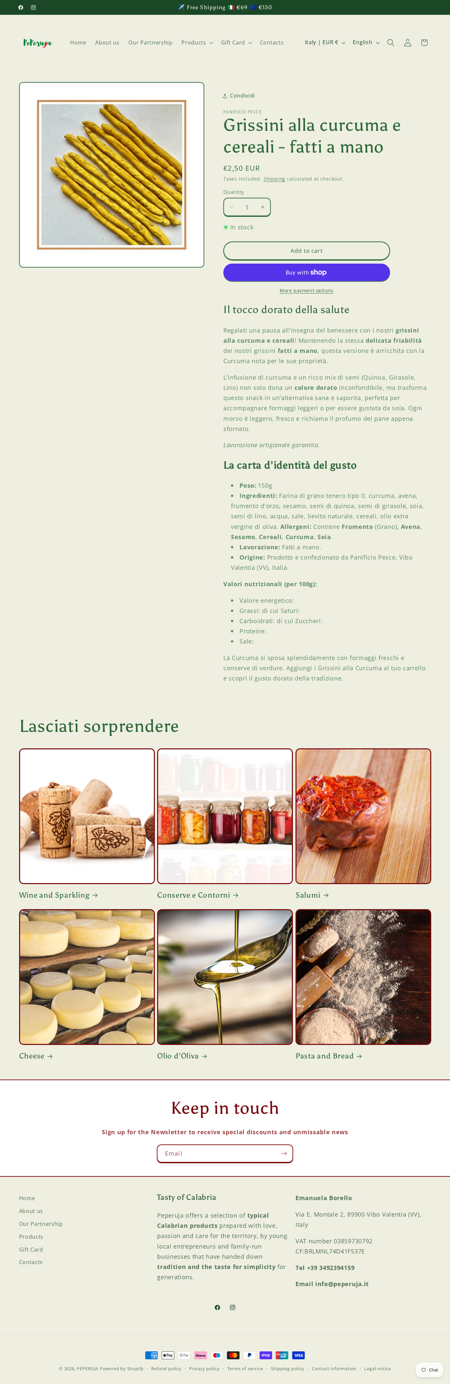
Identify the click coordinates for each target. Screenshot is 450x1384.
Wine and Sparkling (54, 895)
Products (31, 1236)
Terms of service (245, 1368)
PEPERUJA (87, 1368)
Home (27, 1198)
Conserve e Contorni (193, 895)
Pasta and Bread (324, 1055)
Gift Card (31, 1249)
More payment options (307, 290)
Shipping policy (287, 1368)
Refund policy (166, 1368)
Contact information (334, 1368)
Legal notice (377, 1368)
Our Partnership (41, 1223)
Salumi (308, 895)
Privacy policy (204, 1368)
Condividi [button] (242, 96)
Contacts (31, 1261)
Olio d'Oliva (178, 1055)
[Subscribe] (284, 1153)
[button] (196, 42)
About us (31, 1210)
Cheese (32, 1055)
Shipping (274, 179)
